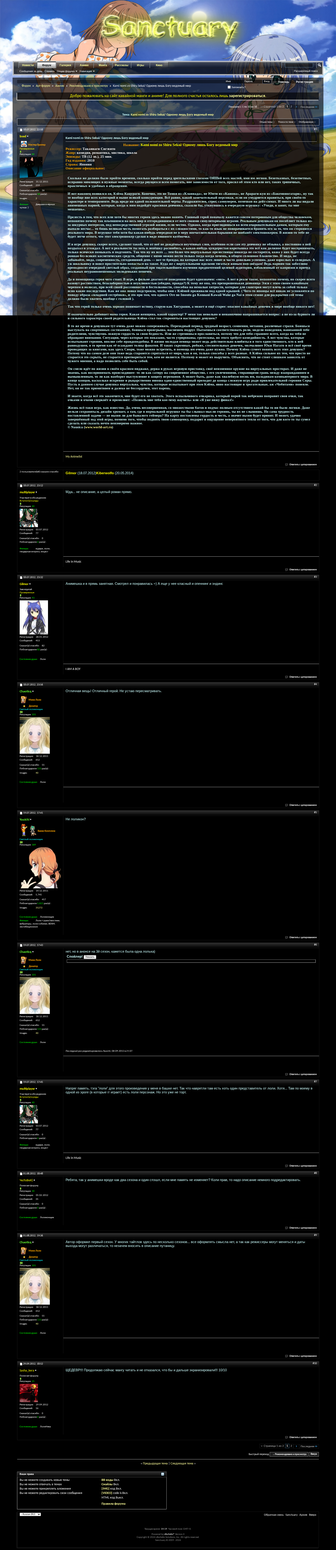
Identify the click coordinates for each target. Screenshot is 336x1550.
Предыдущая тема (155, 1463)
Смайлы (107, 1484)
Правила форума (113, 1504)
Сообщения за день (30, 71)
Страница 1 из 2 (274, 106)
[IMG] (105, 1488)
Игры (140, 65)
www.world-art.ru (98, 427)
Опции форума (66, 71)
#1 (315, 129)
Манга (103, 65)
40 (37, 773)
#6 (315, 944)
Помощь (283, 82)
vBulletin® (169, 1534)
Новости (28, 65)
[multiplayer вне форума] (29, 518)
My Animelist (74, 456)
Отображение (306, 122)
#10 (315, 1363)
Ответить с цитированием (303, 464)
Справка (49, 71)
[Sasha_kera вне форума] (29, 1393)
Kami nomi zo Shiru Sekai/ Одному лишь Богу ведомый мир (172, 115)
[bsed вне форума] (31, 168)
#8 (315, 1173)
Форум (46, 65)
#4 (315, 684)
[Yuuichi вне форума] (40, 867)
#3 (315, 577)
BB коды (107, 1480)
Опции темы (266, 122)
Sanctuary (291, 1514)
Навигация (86, 71)
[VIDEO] (106, 1493)
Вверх (314, 1454)
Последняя (307, 107)
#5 (315, 812)
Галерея (65, 65)
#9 (315, 1235)
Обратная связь (274, 1514)
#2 (315, 485)
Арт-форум (43, 86)
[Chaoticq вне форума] (35, 735)
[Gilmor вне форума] (34, 617)
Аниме (84, 65)
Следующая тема (182, 1463)
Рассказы (121, 65)
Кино (159, 65)
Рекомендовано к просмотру (88, 86)
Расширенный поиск (306, 71)
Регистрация (304, 82)
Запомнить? (238, 87)
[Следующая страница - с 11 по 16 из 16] (296, 107)
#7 (315, 1081)
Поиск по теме (285, 122)
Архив (303, 1514)
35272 (39, 908)
